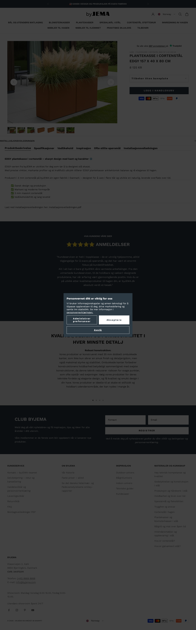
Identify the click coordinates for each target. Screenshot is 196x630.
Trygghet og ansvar (164, 506)
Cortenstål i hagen (164, 512)
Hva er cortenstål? (164, 540)
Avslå (98, 330)
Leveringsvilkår (15, 496)
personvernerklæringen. (80, 312)
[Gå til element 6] (60, 130)
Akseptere (114, 320)
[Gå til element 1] (11, 130)
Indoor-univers (124, 483)
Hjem (132, 52)
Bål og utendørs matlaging (25, 22)
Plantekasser (84, 22)
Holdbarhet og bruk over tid (169, 496)
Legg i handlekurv (159, 90)
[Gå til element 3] (31, 130)
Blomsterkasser (59, 22)
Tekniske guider (125, 488)
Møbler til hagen (58, 28)
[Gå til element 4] (41, 130)
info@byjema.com (26, 582)
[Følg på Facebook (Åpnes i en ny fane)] (8, 610)
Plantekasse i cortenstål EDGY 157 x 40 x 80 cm (156, 52)
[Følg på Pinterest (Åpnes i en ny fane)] (24, 610)
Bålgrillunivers (124, 477)
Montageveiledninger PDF (21, 512)
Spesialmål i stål (110, 22)
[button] (166, 14)
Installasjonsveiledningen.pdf (65, 207)
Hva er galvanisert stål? (167, 546)
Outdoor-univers (125, 472)
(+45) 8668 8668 (26, 578)
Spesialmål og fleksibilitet (168, 501)
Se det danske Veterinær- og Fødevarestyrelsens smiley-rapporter (78, 487)
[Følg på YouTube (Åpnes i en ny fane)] (32, 610)
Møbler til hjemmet (88, 28)
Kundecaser (122, 493)
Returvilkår (13, 501)
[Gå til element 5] (51, 130)
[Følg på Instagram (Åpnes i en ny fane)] (16, 610)
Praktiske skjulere (119, 28)
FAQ (9, 506)
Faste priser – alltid (73, 477)
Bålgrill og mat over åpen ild (170, 526)
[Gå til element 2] (21, 130)
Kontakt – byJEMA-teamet (22, 472)
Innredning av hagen (175, 22)
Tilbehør (143, 28)
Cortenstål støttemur (141, 22)
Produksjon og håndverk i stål (170, 490)
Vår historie (68, 472)
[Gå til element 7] (70, 130)
